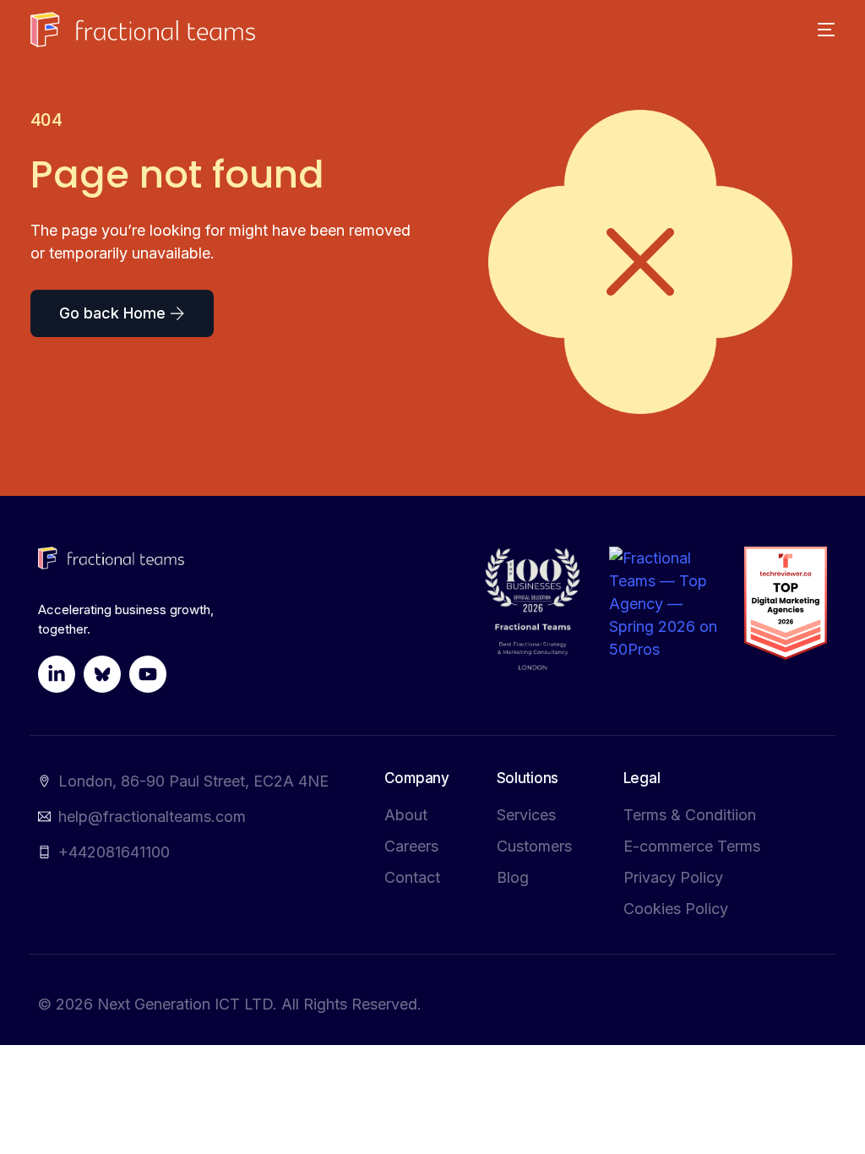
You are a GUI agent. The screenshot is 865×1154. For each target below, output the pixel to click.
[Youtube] (147, 674)
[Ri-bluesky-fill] (102, 674)
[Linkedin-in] (56, 674)
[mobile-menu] (817, 29)
